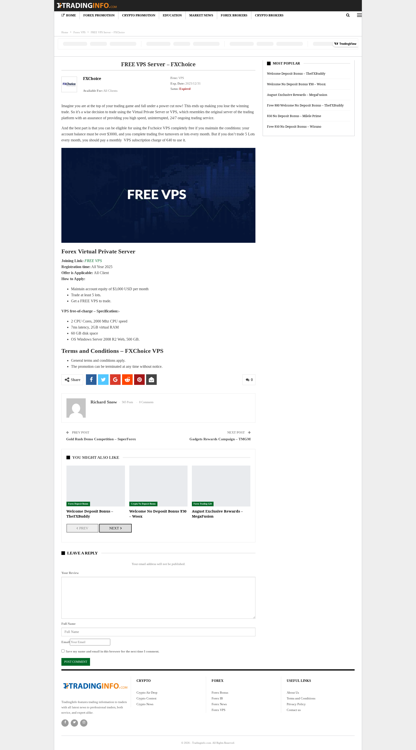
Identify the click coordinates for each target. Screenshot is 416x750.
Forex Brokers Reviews (196, 24)
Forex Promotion (99, 15)
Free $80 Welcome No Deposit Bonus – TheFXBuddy (305, 105)
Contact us (294, 710)
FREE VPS (93, 261)
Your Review (70, 573)
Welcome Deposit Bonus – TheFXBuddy (296, 73)
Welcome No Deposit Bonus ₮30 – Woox (296, 84)
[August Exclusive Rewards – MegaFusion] (221, 486)
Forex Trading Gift (203, 504)
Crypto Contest (146, 698)
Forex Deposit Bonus (78, 504)
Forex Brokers (234, 15)
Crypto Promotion (138, 15)
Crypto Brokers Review (132, 24)
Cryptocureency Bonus (97, 24)
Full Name (68, 623)
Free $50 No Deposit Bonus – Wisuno (294, 126)
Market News (201, 15)
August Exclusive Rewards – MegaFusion (297, 94)
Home (71, 15)
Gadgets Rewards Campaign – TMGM (220, 439)
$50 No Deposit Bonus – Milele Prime (294, 116)
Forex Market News (164, 24)
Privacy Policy (296, 704)
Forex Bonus (223, 24)
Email (65, 642)
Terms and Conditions (301, 698)
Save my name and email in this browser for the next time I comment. (112, 651)
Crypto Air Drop (146, 692)
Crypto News (69, 24)
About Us (293, 692)
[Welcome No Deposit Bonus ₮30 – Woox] (158, 486)
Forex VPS (218, 710)
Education (243, 24)
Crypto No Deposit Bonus (143, 504)
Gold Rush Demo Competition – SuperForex (101, 439)
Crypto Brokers (269, 15)
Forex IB (217, 698)
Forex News (219, 704)
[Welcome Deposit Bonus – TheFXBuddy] (95, 486)
